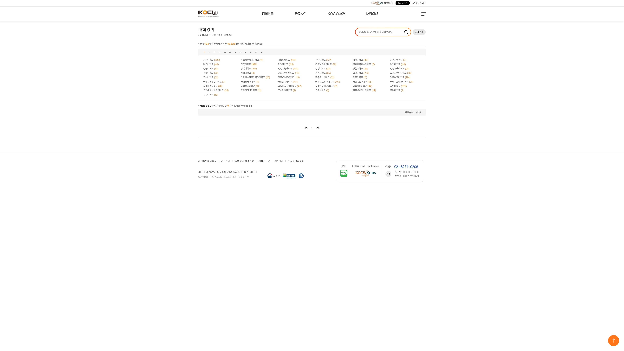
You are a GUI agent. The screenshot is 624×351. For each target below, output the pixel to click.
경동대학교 (210, 68)
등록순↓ (409, 112)
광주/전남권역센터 (288, 77)
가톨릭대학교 (287, 59)
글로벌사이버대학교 (364, 90)
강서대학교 (360, 59)
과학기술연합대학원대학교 (255, 77)
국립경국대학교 (250, 81)
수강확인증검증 (296, 161)
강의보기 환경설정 (244, 161)
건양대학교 (286, 64)
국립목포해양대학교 (401, 81)
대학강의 (228, 35)
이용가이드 (421, 3)
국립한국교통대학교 (289, 86)
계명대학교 (323, 73)
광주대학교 (360, 77)
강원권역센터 (398, 59)
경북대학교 (249, 68)
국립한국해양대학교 (326, 86)
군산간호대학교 (287, 90)
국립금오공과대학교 (327, 81)
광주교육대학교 (324, 77)
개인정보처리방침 (207, 161)
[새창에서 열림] (273, 176)
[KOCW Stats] (365, 173)
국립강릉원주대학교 (214, 81)
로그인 (404, 3)
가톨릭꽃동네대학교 (252, 59)
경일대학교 (210, 73)
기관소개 (225, 161)
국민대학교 (398, 86)
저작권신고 (264, 161)
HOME (205, 35)
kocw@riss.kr (411, 175)
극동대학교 (322, 90)
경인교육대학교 (399, 68)
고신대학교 (210, 77)
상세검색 (419, 32)
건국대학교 (249, 64)
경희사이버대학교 (288, 73)
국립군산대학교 (287, 81)
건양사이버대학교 (325, 64)
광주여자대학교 (400, 77)
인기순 (418, 112)
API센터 (279, 161)
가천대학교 (211, 59)
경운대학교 (360, 68)
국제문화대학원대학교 (216, 90)
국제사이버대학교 (251, 90)
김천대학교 (210, 94)
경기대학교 (398, 64)
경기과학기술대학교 (364, 64)
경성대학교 (322, 68)
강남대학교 (323, 59)
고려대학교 (361, 73)
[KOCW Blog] (343, 173)
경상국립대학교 (288, 68)
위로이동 (613, 340)
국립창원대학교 (250, 86)
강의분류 (216, 35)
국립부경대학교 (212, 86)
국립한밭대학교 (362, 86)
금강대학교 (396, 90)
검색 (406, 32)
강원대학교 (211, 64)
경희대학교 (248, 73)
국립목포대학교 (362, 81)
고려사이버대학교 (400, 73)
